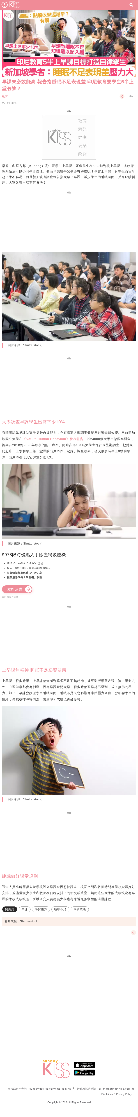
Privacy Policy (124, 1094)
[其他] (122, 98)
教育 (5, 96)
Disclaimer (107, 1094)
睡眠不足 (60, 909)
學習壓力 (41, 909)
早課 (25, 909)
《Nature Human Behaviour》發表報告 (52, 439)
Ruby (130, 95)
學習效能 (80, 909)
